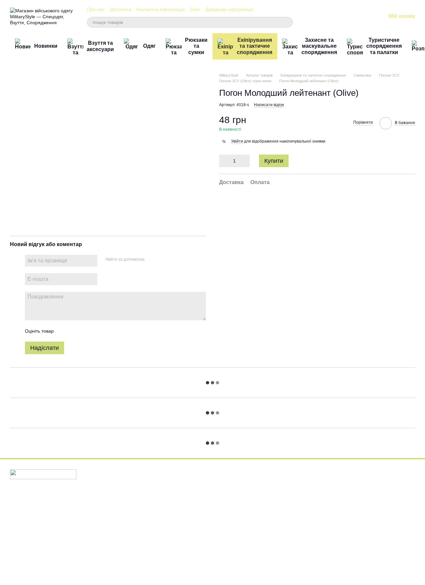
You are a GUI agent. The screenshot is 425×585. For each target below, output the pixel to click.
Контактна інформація (160, 9)
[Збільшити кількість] (245, 161)
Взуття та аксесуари (100, 46)
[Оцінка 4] (96, 331)
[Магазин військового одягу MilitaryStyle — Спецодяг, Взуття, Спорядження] (43, 474)
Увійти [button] (237, 141)
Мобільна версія (32, 500)
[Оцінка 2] (75, 331)
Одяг (149, 46)
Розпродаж (159, 555)
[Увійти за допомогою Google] (162, 260)
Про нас (96, 9)
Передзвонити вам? (305, 499)
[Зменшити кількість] (224, 161)
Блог (195, 9)
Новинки (45, 46)
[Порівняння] (328, 16)
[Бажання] (346, 16)
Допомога (120, 9)
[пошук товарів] (287, 22)
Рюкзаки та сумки (196, 46)
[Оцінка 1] (64, 331)
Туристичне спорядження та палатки (384, 46)
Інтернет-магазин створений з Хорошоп (43, 571)
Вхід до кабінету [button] (234, 481)
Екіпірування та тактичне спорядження (254, 46)
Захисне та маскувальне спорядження (319, 46)
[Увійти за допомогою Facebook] (152, 260)
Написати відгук (269, 104)
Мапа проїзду (367, 541)
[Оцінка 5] (107, 331)
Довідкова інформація (229, 9)
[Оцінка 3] (86, 331)
